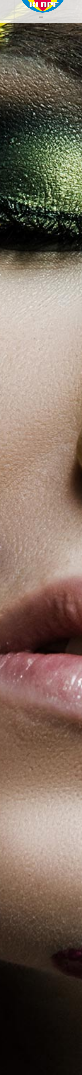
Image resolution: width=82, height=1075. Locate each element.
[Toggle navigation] (41, 18)
